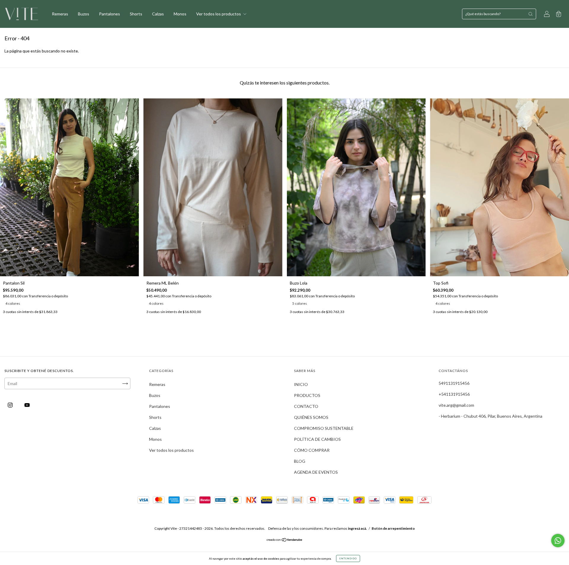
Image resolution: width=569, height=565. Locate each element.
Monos (180, 13)
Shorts (136, 13)
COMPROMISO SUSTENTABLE (324, 428)
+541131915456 (454, 394)
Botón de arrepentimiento (393, 528)
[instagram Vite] (10, 405)
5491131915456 (454, 383)
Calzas (158, 13)
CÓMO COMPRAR (312, 450)
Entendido (348, 558)
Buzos (83, 13)
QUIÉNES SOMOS (311, 417)
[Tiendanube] (284, 540)
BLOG (299, 461)
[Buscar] (530, 14)
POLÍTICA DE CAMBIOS (317, 439)
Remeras (60, 13)
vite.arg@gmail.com (456, 405)
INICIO (301, 384)
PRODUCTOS (307, 395)
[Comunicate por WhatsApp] (558, 540)
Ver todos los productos (219, 13)
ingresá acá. (357, 528)
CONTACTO (306, 406)
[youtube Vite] (27, 405)
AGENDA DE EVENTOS (316, 472)
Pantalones (109, 13)
